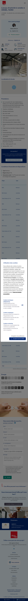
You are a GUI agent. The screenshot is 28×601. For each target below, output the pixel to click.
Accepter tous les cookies (18, 338)
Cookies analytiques (11, 316)
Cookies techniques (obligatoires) (11, 304)
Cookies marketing (11, 327)
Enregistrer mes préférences (17, 336)
